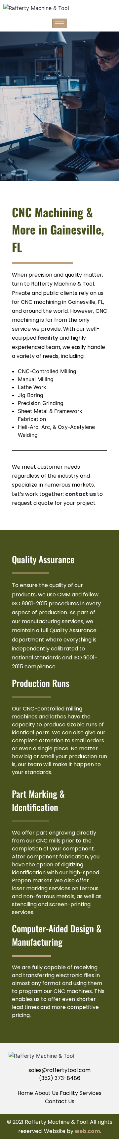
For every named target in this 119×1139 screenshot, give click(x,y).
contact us (80, 494)
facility (48, 338)
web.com (87, 1131)
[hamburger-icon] (59, 23)
